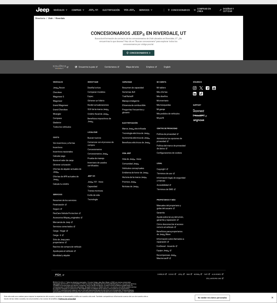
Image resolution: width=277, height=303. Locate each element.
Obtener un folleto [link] (96, 101)
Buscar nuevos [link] (94, 138)
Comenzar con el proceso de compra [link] (101, 143)
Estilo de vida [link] (94, 195)
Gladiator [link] (57, 122)
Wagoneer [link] (57, 101)
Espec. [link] (91, 96)
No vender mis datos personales (212, 298)
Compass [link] (57, 118)
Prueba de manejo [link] (96, 158)
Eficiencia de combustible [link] (134, 105)
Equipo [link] (163, 250)
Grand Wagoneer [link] (60, 105)
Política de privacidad (67, 299)
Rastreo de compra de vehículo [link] (67, 247)
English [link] (167, 67)
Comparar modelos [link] (96, 92)
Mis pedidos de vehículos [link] (168, 113)
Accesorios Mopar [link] (66, 217)
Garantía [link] (161, 213)
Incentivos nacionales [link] (63, 152)
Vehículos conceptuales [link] (133, 168)
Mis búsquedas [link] (164, 105)
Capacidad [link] (92, 186)
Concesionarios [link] (95, 149)
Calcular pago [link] (59, 156)
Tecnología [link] (93, 199)
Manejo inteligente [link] (130, 101)
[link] (42, 10)
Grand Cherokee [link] (60, 109)
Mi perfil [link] (160, 118)
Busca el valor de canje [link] (63, 160)
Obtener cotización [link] (62, 165)
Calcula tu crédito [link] (61, 184)
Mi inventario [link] (163, 101)
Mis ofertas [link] (162, 92)
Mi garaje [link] (161, 109)
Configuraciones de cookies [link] (169, 153)
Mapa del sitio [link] (132, 67)
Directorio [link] (40, 18)
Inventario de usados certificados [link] (97, 164)
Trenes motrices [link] (95, 191)
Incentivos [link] (57, 147)
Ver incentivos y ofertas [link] (64, 143)
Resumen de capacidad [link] (133, 88)
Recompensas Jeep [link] (166, 256)
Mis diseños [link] (162, 96)
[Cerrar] (272, 297)
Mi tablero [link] (161, 88)
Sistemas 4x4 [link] (128, 92)
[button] (60, 10)
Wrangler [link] (57, 114)
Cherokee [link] (57, 92)
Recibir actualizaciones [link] (98, 105)
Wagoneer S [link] (58, 96)
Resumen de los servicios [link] (64, 200)
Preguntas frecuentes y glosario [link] (133, 111)
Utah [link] (50, 18)
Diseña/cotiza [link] (94, 88)
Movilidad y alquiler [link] (61, 255)
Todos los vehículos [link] (62, 127)
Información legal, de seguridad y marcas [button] (171, 179)
